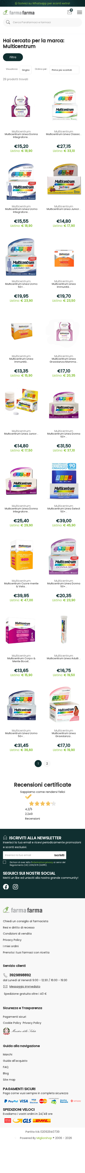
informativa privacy (42, 862)
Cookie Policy (12, 1023)
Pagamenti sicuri (14, 1017)
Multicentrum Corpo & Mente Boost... (21, 660)
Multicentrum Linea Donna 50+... (63, 435)
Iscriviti (59, 855)
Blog (6, 1073)
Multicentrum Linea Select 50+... (63, 510)
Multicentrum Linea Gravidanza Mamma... (64, 360)
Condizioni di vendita (17, 934)
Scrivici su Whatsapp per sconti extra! (43, 3)
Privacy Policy (12, 940)
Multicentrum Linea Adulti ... (64, 658)
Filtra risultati (13, 58)
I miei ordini (11, 946)
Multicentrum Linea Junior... (64, 209)
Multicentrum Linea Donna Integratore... (21, 136)
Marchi (7, 1054)
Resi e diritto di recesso (19, 927)
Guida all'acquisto (15, 1061)
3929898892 (20, 975)
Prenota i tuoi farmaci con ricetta (26, 952)
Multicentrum (21, 131)
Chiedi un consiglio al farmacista (25, 921)
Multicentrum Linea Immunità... (64, 286)
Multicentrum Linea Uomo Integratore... (21, 211)
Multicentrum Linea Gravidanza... (64, 735)
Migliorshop (44, 1138)
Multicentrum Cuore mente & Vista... (21, 585)
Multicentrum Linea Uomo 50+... (21, 286)
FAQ (5, 1067)
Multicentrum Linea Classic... (64, 134)
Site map (9, 1080)
